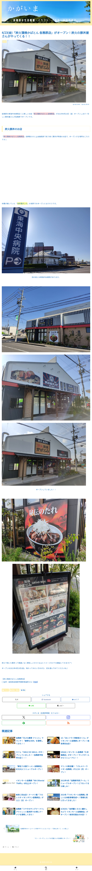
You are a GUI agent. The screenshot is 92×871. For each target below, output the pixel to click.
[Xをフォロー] (24, 717)
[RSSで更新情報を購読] (68, 723)
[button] (60, 705)
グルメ (6, 690)
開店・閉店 (15, 690)
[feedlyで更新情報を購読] (24, 723)
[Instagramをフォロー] (68, 717)
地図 (35, 682)
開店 (24, 690)
